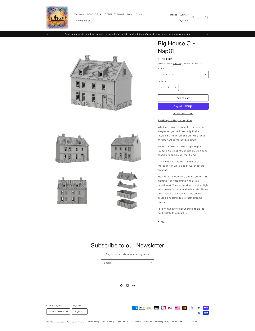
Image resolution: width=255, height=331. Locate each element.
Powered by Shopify (75, 322)
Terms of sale (178, 322)
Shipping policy (162, 322)
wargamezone (60, 322)
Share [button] (164, 222)
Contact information (143, 322)
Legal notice (192, 322)
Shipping (177, 63)
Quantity (162, 81)
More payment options (183, 113)
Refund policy (93, 322)
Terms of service (124, 322)
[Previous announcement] (47, 34)
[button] (193, 17)
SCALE (161, 68)
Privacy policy (108, 322)
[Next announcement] (207, 34)
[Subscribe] (150, 262)
